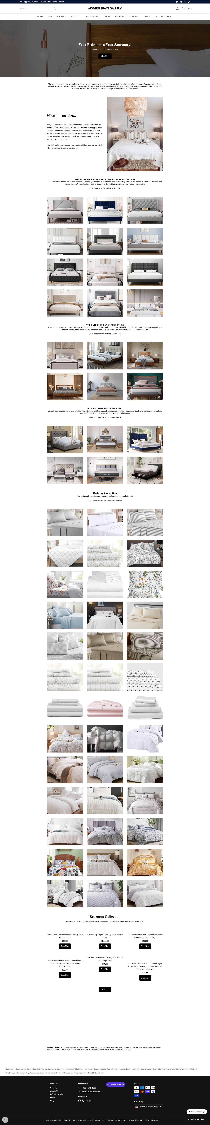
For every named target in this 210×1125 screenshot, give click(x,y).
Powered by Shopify (153, 1120)
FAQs (52, 1097)
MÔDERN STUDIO (163, 16)
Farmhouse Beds (91, 1069)
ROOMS (61, 16)
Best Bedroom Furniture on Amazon (47, 1069)
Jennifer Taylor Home (108, 1069)
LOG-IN (146, 16)
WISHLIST (134, 16)
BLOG (107, 16)
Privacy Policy (120, 1120)
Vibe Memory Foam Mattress (74, 1073)
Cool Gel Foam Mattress (72, 1069)
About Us (54, 1091)
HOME (40, 16)
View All (105, 989)
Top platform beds (53, 1073)
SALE (50, 16)
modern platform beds (142, 1069)
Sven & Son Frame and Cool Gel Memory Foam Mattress (175, 1069)
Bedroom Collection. (69, 148)
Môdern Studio (56, 1094)
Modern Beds (125, 1069)
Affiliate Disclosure (136, 1120)
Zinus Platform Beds (95, 1073)
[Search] (55, 9)
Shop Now (105, 56)
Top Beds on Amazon (34, 1073)
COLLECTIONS (91, 16)
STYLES (74, 16)
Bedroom (9, 1069)
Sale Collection (26, 2)
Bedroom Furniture (23, 1069)
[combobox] (38, 9)
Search (53, 1088)
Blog (52, 1100)
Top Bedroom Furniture (15, 1073)
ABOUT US (120, 16)
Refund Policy (107, 1120)
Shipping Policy (94, 1120)
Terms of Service (79, 1120)
